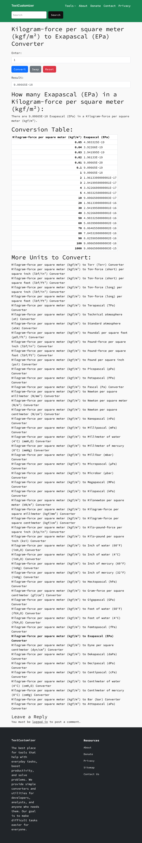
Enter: (16, 53)
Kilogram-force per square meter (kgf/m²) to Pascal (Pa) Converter (67, 387)
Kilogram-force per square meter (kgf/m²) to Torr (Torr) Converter (67, 265)
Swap (35, 69)
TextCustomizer (22, 5)
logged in (40, 722)
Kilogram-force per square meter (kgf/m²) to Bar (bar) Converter (66, 699)
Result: (17, 77)
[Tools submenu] (75, 6)
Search (55, 15)
